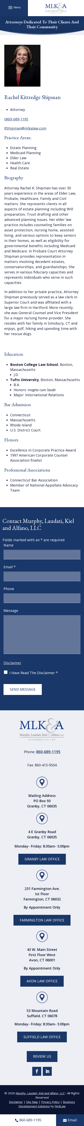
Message (11, 610)
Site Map (32, 1102)
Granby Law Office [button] (42, 859)
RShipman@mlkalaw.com (25, 128)
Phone (9, 588)
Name (8, 545)
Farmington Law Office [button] (42, 920)
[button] (14, 7)
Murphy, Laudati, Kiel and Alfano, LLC (40, 1093)
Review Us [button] (42, 1056)
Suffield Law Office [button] (42, 1037)
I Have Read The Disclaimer (33, 672)
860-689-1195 (30, 1120)
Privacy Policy (50, 1102)
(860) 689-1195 (16, 119)
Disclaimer (12, 662)
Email (72, 1120)
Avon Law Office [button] (42, 981)
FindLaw (60, 1106)
